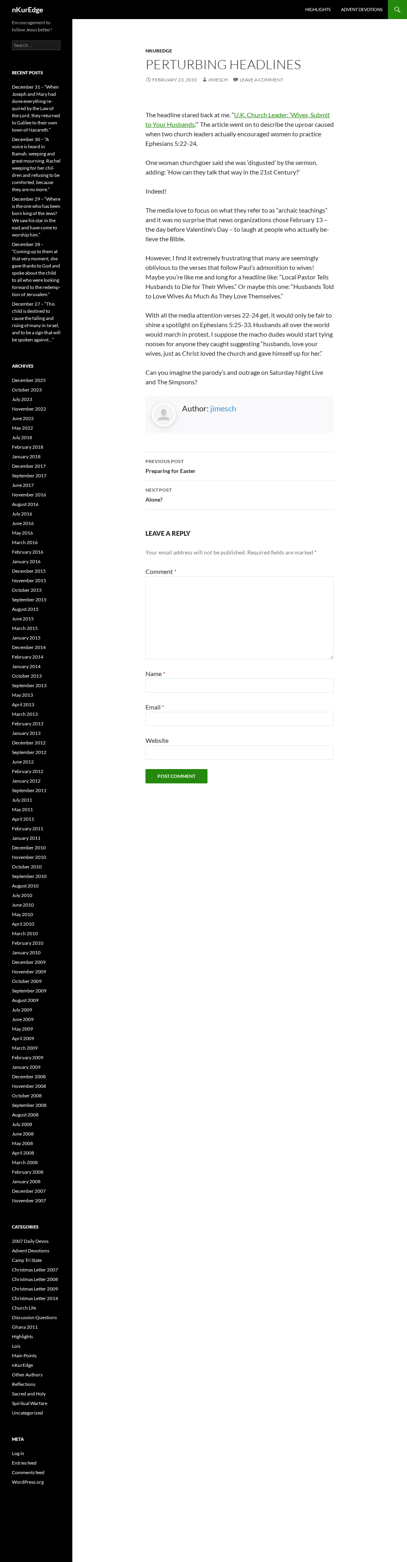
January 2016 (26, 561)
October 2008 (27, 1096)
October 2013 (27, 676)
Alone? (158, 495)
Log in (18, 1453)
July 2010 (22, 895)
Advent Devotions (362, 9)
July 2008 (22, 1124)
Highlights (318, 9)
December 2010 (29, 848)
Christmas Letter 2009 (35, 1289)
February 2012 (27, 771)
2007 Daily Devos (30, 1241)
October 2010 (27, 867)
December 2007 (29, 1191)
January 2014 (26, 666)
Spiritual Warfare (29, 1403)
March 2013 (25, 714)
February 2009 (27, 1057)
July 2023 (22, 399)
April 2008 (23, 1153)
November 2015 (29, 580)
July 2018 (22, 437)
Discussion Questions (34, 1317)
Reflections (23, 1384)
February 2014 (27, 657)
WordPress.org (28, 1482)
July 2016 (22, 514)
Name (155, 673)
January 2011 (26, 838)
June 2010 (23, 905)
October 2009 (27, 981)
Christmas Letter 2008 (35, 1279)
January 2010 (26, 952)
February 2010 (27, 943)
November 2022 (29, 409)
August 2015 (25, 609)
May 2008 (22, 1143)
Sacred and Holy (29, 1394)
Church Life (24, 1308)
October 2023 (27, 390)
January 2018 (26, 456)
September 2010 (29, 876)
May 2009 (22, 1029)
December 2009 (29, 962)
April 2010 (23, 924)
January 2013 (26, 733)
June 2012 (23, 762)
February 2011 (27, 828)
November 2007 (29, 1200)
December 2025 (29, 380)
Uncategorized (27, 1413)
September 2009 (29, 991)
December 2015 (29, 571)
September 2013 (29, 685)
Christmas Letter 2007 (35, 1270)
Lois (16, 1346)
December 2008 (29, 1076)
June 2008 (23, 1134)
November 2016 (29, 495)
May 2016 (22, 533)
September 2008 (29, 1105)
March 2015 (25, 628)
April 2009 (23, 1038)
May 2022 (22, 428)
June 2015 (23, 619)
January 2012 (26, 781)
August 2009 (25, 1000)
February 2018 (27, 447)
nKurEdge (27, 9)
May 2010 (22, 914)
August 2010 (25, 886)
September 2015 (29, 600)
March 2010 (25, 933)
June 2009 (23, 1019)
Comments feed (28, 1472)
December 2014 (29, 647)
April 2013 (23, 704)
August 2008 (25, 1115)
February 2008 (27, 1172)
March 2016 (25, 542)
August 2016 (25, 504)
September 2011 (29, 790)
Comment (160, 571)
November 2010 (29, 857)
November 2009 (29, 972)
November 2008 (29, 1086)
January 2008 (26, 1181)
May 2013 (22, 695)
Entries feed (24, 1463)
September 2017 (29, 476)
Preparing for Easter (170, 466)
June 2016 (23, 523)
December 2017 (29, 466)
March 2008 (25, 1162)
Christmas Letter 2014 (35, 1298)
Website (157, 740)
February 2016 (27, 552)
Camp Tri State (27, 1260)
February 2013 (27, 724)
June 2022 (23, 418)
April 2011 (23, 819)
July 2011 (22, 800)
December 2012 (29, 743)
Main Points (24, 1356)
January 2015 (26, 638)
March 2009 (25, 1048)
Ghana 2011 (25, 1327)
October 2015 (27, 590)
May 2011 (22, 809)
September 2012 (29, 752)
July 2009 (22, 1010)
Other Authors (27, 1375)
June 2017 (23, 485)
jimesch (218, 80)
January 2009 (26, 1067)
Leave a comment (261, 80)
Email (154, 707)
